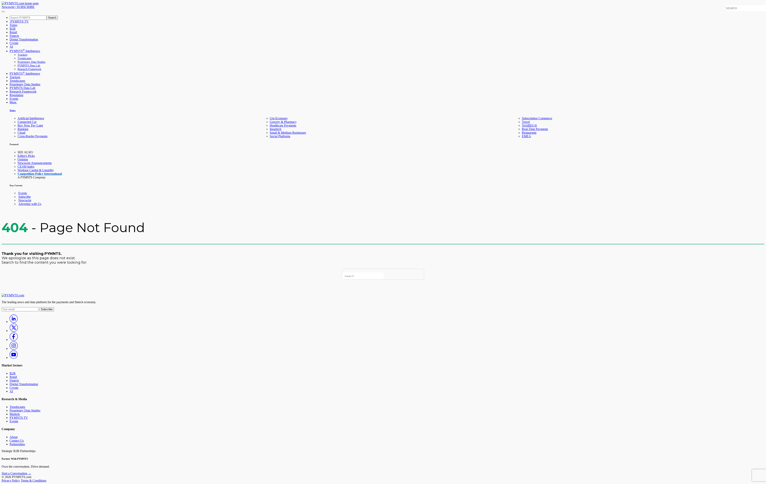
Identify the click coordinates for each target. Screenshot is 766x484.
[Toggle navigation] (3, 11)
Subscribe (24, 196)
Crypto (14, 43)
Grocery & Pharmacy (283, 122)
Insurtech (275, 129)
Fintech (14, 36)
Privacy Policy (11, 480)
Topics (13, 110)
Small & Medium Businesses (288, 132)
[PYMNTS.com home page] (20, 3)
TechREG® (529, 125)
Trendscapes (24, 58)
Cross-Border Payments (32, 136)
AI (11, 46)
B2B (13, 28)
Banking (23, 129)
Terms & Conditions (33, 480)
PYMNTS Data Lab (29, 65)
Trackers (22, 54)
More (13, 102)
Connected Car (27, 122)
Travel (526, 122)
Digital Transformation (24, 39)
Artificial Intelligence (31, 118)
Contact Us (17, 440)
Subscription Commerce (537, 118)
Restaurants (529, 132)
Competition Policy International (40, 173)
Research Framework (29, 69)
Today (14, 25)
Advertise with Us (29, 204)
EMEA (526, 136)
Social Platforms (280, 136)
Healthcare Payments (283, 125)
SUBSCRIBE (26, 7)
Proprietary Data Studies (31, 61)
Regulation (16, 95)
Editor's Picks (26, 155)
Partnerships (17, 444)
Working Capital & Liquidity (36, 170)
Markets (15, 414)
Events (14, 98)
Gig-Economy (279, 118)
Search (52, 17)
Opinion (23, 159)
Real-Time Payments (535, 129)
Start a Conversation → (16, 473)
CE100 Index (26, 166)
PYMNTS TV (19, 21)
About (14, 437)
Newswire (8, 7)
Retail (13, 32)
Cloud (21, 132)
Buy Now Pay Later (30, 125)
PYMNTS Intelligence (25, 51)
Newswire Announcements (35, 163)
